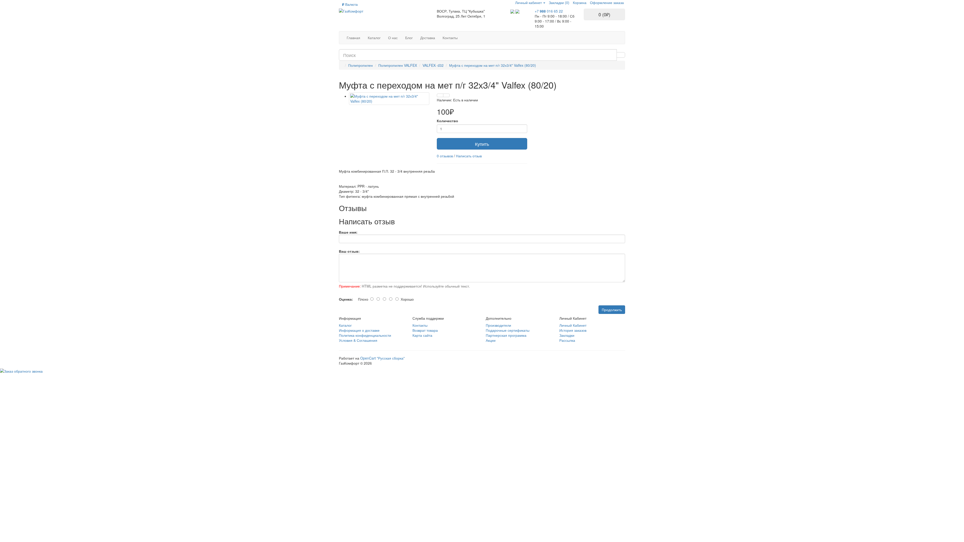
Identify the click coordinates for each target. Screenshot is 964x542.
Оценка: (346, 299)
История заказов (572, 330)
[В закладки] (440, 95)
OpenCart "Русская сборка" (382, 358)
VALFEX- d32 (433, 65)
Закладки (566, 335)
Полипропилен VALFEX (397, 65)
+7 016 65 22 (549, 11)
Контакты (420, 325)
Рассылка (567, 340)
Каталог (345, 325)
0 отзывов (445, 155)
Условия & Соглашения (358, 340)
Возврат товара (425, 330)
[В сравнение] (446, 95)
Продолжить (612, 309)
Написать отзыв (469, 155)
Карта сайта (422, 335)
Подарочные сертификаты (507, 330)
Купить (482, 144)
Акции (491, 340)
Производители (498, 325)
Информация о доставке (359, 330)
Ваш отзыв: (349, 251)
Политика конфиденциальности (365, 335)
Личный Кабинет (572, 325)
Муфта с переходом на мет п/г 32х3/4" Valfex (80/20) (492, 65)
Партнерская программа (506, 335)
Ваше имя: (348, 232)
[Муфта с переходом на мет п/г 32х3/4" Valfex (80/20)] (389, 98)
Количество (447, 120)
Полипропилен (360, 65)
